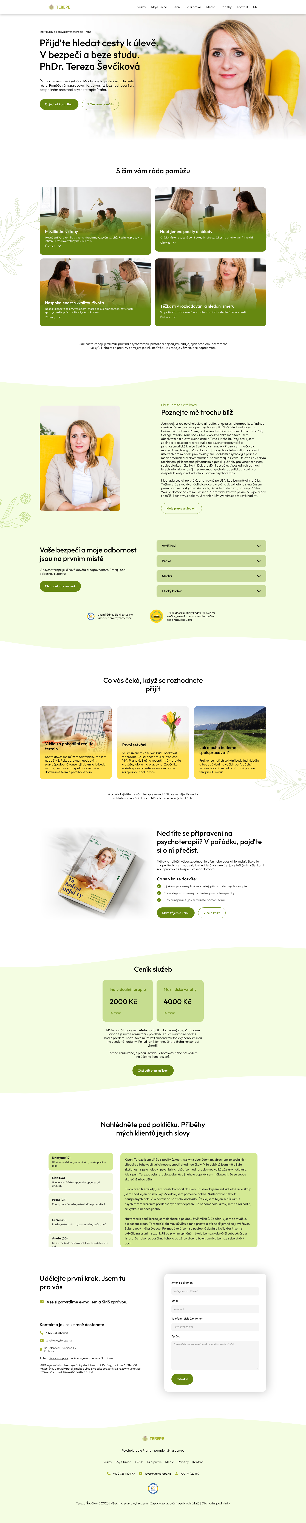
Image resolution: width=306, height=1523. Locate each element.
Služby (141, 7)
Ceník (176, 7)
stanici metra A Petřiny (97, 1365)
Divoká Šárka (71, 1372)
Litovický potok (64, 1368)
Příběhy (226, 7)
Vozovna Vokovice (129, 1368)
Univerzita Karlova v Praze (184, 550)
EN (255, 7)
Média (210, 7)
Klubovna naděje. (190, 632)
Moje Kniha (159, 7)
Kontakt (242, 7)
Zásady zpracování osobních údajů (174, 1503)
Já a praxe (193, 7)
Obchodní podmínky (216, 1503)
